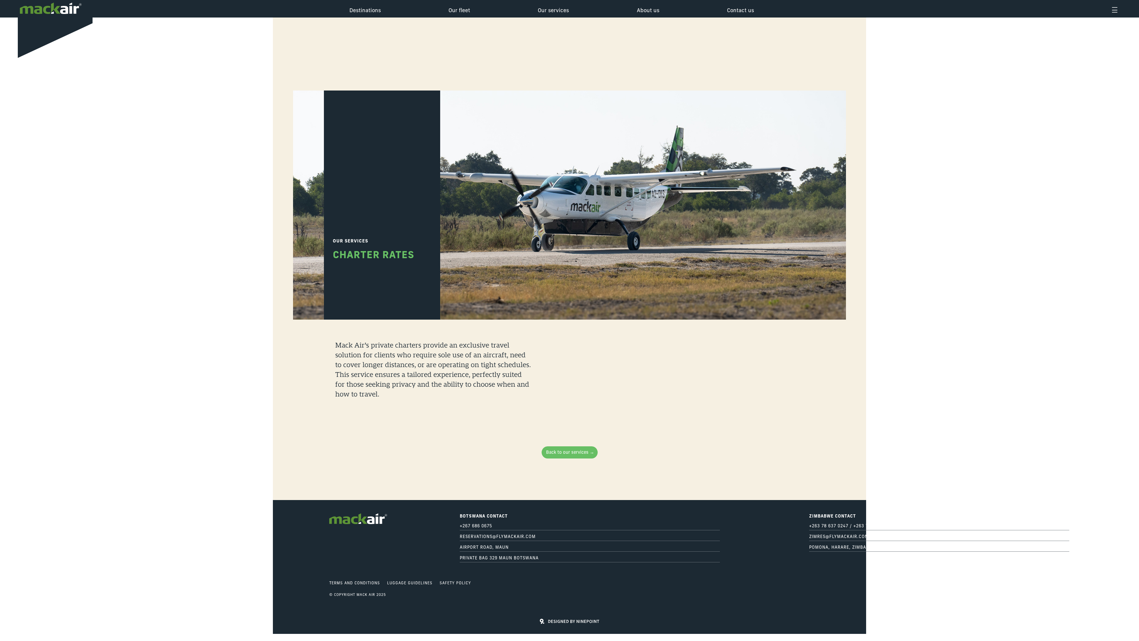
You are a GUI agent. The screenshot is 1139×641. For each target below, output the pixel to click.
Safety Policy (455, 583)
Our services (553, 11)
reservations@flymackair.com (498, 537)
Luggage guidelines (409, 583)
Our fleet (459, 11)
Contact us (740, 11)
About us (648, 11)
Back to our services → (570, 452)
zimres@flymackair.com (839, 537)
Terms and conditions (354, 583)
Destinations (365, 11)
